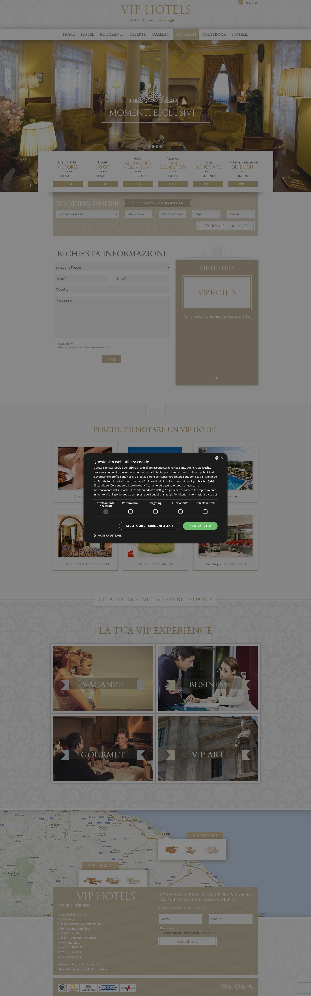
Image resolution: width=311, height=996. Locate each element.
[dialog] (155, 498)
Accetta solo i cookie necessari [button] (149, 526)
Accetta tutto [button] (200, 526)
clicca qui (211, 494)
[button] (107, 536)
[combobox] (216, 458)
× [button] (221, 457)
